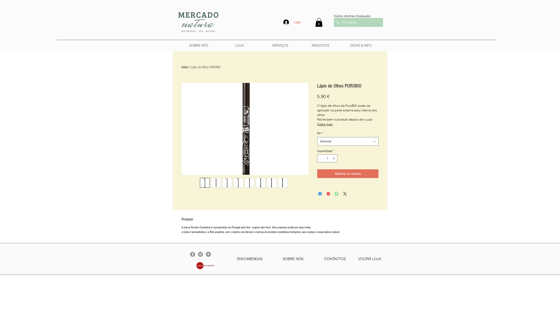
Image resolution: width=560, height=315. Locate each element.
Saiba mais (325, 124)
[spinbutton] (327, 158)
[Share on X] (345, 193)
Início (185, 67)
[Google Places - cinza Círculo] (208, 254)
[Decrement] (320, 158)
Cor (320, 133)
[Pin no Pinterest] (328, 193)
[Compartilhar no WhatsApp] (336, 193)
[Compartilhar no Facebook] (320, 193)
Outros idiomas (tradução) (352, 16)
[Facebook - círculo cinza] (192, 254)
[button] (319, 22)
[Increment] (334, 158)
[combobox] (347, 141)
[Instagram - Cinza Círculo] (200, 254)
